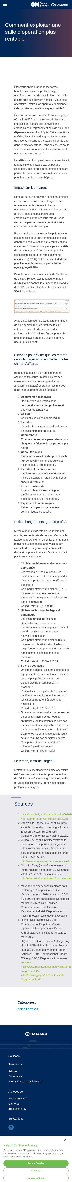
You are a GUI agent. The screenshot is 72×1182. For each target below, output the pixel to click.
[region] (36, 1159)
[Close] (65, 1140)
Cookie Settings (36, 1178)
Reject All (36, 1170)
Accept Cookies (36, 1163)
